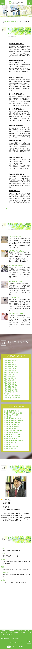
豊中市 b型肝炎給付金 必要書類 (13, 421)
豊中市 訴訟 (7, 417)
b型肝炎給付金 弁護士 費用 (12, 398)
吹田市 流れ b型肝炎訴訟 (11, 425)
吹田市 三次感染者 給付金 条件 (13, 430)
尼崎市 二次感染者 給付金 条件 (13, 413)
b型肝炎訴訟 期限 (9, 362)
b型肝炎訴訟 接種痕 (10, 382)
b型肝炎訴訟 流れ (9, 376)
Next (6, 208)
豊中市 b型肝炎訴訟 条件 (11, 411)
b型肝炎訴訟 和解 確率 (11, 360)
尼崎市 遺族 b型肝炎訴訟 (11, 438)
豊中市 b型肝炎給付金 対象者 (13, 419)
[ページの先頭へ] (29, 642)
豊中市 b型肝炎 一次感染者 (12, 423)
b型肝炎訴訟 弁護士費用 (11, 392)
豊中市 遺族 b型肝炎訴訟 (11, 432)
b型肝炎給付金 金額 (10, 364)
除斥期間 (6, 394)
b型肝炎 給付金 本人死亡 (11, 372)
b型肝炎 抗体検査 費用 (11, 386)
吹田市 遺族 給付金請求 (11, 415)
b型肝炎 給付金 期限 (10, 378)
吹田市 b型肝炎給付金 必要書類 (13, 440)
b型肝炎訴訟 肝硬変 (10, 388)
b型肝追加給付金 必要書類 (12, 396)
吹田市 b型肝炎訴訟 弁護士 (12, 434)
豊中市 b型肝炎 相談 (10, 448)
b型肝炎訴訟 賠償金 (10, 384)
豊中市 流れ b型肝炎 (10, 428)
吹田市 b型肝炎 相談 (10, 442)
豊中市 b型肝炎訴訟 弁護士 (12, 436)
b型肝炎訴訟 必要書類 (10, 370)
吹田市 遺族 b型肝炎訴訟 (11, 426)
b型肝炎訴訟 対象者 (10, 368)
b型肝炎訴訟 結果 (9, 380)
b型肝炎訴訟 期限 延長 (11, 366)
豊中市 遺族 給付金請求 (11, 446)
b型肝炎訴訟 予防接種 (10, 390)
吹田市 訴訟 (7, 444)
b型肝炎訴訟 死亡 (9, 374)
